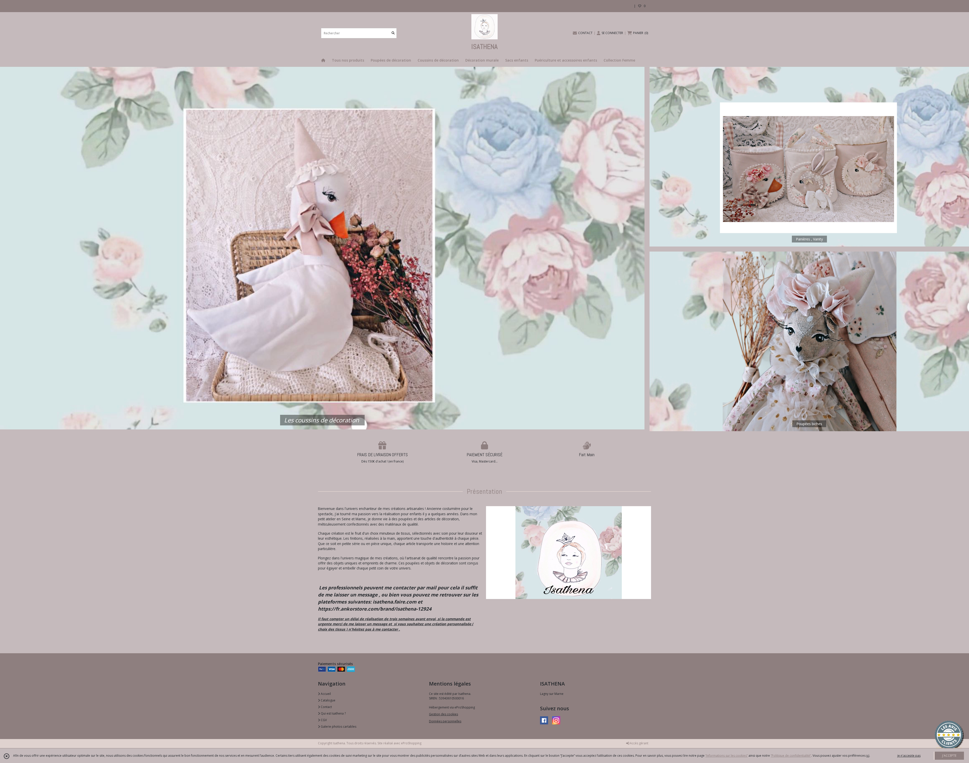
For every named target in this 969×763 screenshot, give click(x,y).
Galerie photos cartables (338, 726)
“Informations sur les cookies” (726, 755)
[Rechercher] (393, 33)
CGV (323, 720)
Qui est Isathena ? (333, 713)
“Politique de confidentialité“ (791, 755)
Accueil (325, 694)
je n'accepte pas (909, 755)
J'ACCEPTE (949, 755)
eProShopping (411, 743)
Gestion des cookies (443, 714)
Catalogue (327, 700)
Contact (326, 707)
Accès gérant (638, 743)
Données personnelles (445, 721)
